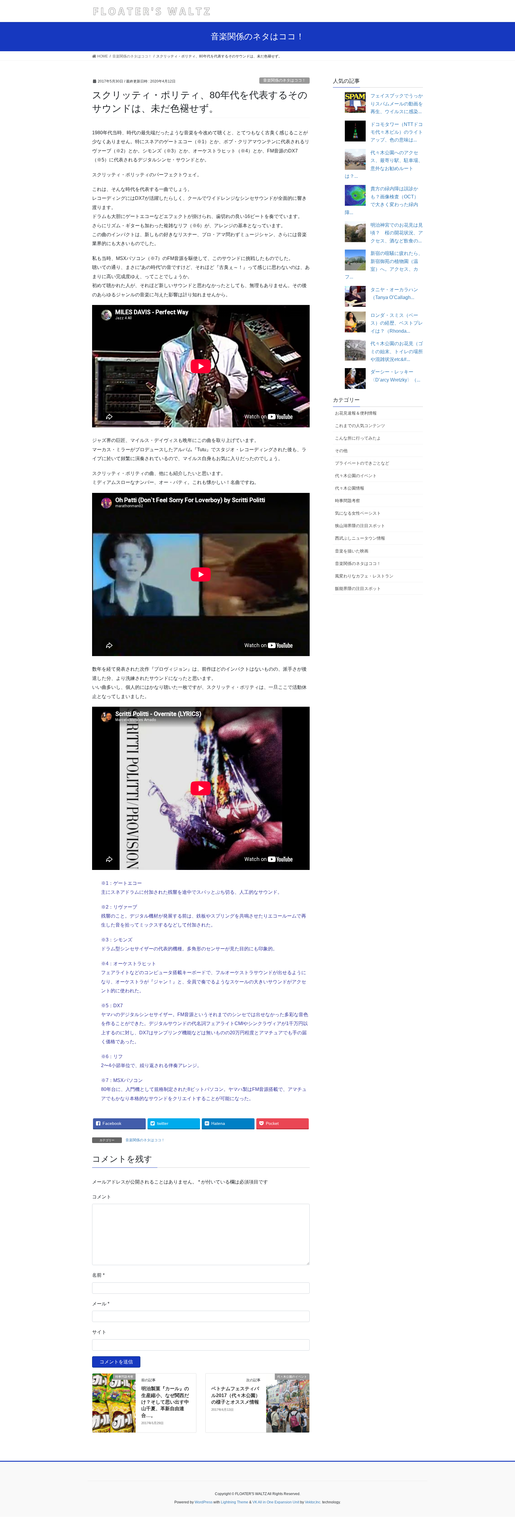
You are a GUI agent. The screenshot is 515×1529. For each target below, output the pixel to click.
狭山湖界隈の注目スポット (360, 525)
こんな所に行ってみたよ (358, 438)
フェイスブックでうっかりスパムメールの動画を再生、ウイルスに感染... (396, 103)
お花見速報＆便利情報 (356, 413)
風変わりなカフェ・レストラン (364, 576)
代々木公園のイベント (356, 475)
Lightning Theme (234, 1502)
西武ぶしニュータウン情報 (360, 538)
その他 (341, 450)
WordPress (203, 1502)
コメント (101, 1196)
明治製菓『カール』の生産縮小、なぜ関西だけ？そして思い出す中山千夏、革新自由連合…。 (165, 1402)
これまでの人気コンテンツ (360, 425)
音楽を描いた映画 (351, 551)
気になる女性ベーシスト (358, 513)
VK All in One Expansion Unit (275, 1502)
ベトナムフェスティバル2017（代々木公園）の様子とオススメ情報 (235, 1395)
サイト (99, 1332)
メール (100, 1303)
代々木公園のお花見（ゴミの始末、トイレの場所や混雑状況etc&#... (396, 351)
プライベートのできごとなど (362, 463)
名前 (98, 1275)
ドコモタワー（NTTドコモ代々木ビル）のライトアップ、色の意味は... (396, 132)
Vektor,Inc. (313, 1502)
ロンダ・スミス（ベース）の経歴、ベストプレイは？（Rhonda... (396, 323)
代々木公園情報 (349, 488)
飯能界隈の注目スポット (358, 588)
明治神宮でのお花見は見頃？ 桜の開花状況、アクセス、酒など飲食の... (396, 232)
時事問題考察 (347, 500)
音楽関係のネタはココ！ (284, 80)
